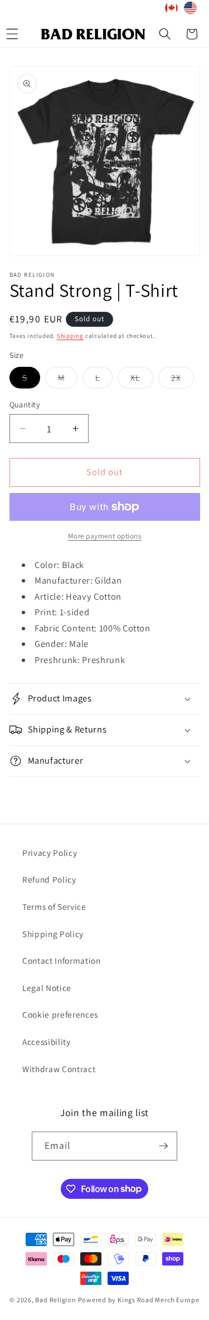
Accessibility (46, 1041)
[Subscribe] (163, 1146)
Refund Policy (49, 879)
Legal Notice (46, 987)
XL (141, 379)
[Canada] (171, 10)
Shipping (70, 336)
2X (182, 379)
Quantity (25, 404)
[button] (165, 34)
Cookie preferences (60, 1014)
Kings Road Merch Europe (159, 1300)
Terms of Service (54, 906)
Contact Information (61, 960)
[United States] (190, 10)
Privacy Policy (49, 852)
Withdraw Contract (58, 1068)
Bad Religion (55, 1300)
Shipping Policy (53, 933)
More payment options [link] (105, 536)
